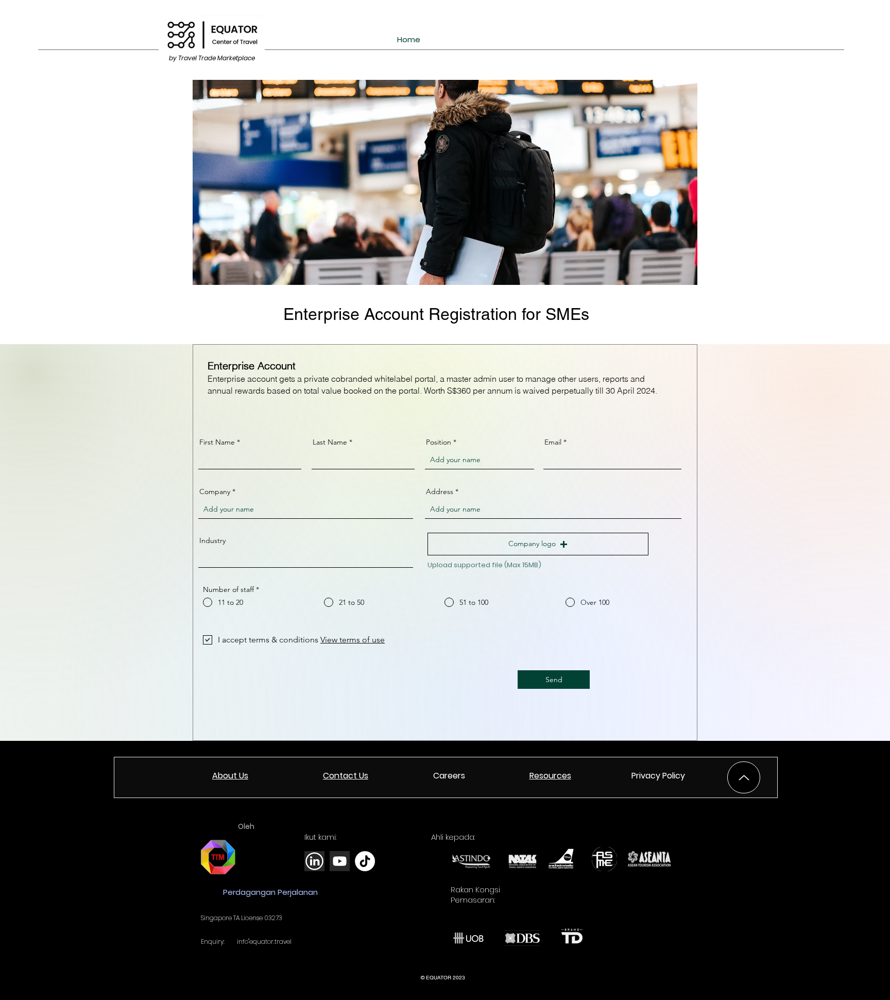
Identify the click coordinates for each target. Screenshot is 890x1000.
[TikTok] (365, 861)
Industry (212, 540)
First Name (217, 442)
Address (439, 491)
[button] (537, 544)
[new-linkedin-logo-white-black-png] (314, 861)
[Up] (743, 777)
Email (552, 442)
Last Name (330, 442)
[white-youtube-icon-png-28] (340, 861)
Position (438, 442)
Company (214, 491)
